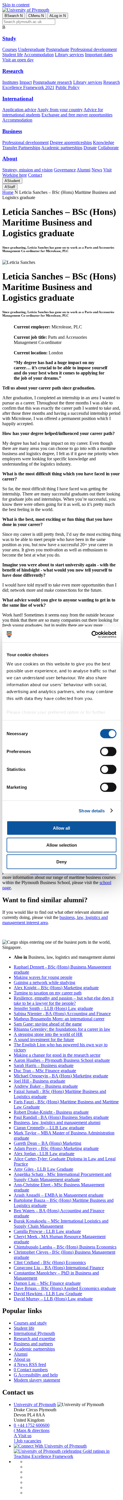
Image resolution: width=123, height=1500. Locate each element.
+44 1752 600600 (31, 1425)
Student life (12, 54)
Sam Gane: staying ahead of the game (48, 1024)
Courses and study (30, 1323)
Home (7, 192)
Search (14, 16)
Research (12, 71)
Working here (14, 175)
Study (9, 38)
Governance (65, 169)
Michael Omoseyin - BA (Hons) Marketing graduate (61, 1075)
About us (22, 1359)
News (97, 169)
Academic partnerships (61, 147)
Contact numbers (31, 1369)
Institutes (10, 82)
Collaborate (108, 147)
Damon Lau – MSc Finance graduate (47, 1283)
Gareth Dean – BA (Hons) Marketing (47, 1143)
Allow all (61, 828)
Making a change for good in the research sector (57, 1055)
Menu (36, 16)
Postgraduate (57, 49)
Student (12, 181)
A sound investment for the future (44, 1039)
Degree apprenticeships (71, 142)
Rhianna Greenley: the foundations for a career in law (62, 1029)
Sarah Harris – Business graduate (44, 1065)
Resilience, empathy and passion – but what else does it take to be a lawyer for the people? (64, 1001)
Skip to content (15, 4)
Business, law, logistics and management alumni (57, 1122)
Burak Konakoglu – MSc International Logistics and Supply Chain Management (61, 1224)
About (9, 159)
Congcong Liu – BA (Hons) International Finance (59, 1267)
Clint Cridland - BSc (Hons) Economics (50, 1262)
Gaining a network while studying (44, 982)
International (17, 99)
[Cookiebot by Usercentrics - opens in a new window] (91, 634)
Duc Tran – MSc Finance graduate (45, 1070)
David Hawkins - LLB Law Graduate (48, 1293)
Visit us (22, 1435)
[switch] (108, 751)
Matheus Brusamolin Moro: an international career (59, 1018)
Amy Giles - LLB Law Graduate (43, 1169)
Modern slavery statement (37, 1380)
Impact (25, 82)
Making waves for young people (43, 977)
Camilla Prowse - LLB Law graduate (47, 1231)
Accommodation (39, 54)
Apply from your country (60, 109)
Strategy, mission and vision (27, 169)
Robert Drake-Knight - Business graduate (51, 1112)
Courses (9, 49)
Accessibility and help (36, 1374)
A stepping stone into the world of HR (48, 1034)
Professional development (93, 49)
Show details (92, 810)
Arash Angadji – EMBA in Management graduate (59, 1195)
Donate (90, 147)
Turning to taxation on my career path (48, 992)
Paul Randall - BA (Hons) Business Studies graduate (61, 1117)
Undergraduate (31, 49)
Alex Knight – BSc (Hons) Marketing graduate (56, 987)
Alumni (83, 169)
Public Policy (67, 87)
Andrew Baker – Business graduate (46, 1086)
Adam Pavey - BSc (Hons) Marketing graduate (56, 1148)
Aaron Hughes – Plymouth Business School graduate (62, 1060)
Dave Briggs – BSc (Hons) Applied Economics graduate (65, 1288)
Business (12, 131)
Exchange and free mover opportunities (76, 114)
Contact (35, 175)
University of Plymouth (35, 1404)
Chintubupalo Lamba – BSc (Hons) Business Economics (65, 1246)
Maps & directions (31, 1430)
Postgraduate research (52, 82)
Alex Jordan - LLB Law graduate (44, 1153)
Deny (61, 861)
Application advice (19, 109)
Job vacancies (27, 1440)
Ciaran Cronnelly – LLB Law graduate (49, 1127)
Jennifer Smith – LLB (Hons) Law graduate (53, 1008)
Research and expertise (34, 1338)
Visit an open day (18, 59)
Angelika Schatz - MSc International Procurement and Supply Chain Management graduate (62, 1177)
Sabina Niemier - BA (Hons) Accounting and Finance (62, 1013)
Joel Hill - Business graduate (39, 1081)
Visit (107, 169)
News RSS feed (30, 1364)
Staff (10, 187)
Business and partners (33, 1343)
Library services (69, 54)
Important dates (99, 54)
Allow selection (61, 844)
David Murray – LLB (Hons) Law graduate (53, 1298)
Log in (57, 16)
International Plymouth (34, 1333)
